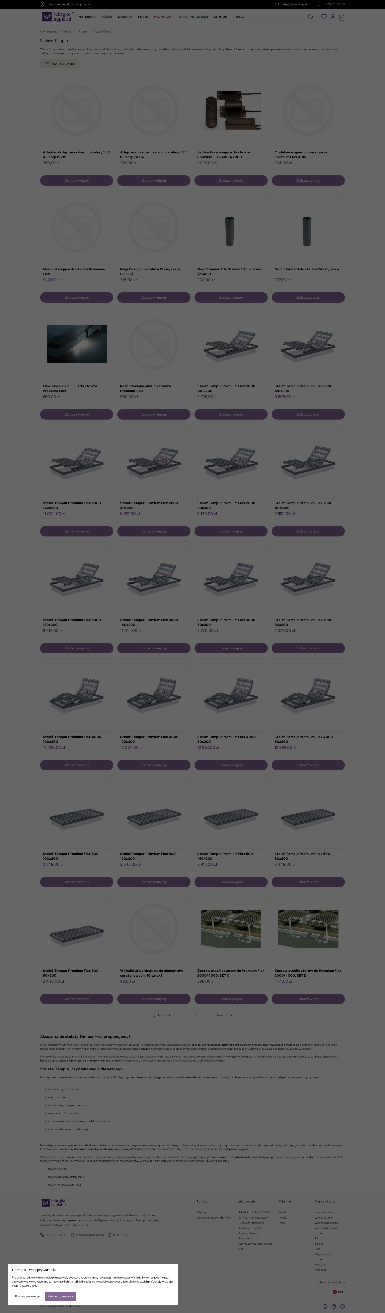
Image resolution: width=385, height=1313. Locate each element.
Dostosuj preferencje (27, 1296)
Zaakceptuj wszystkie (60, 1296)
